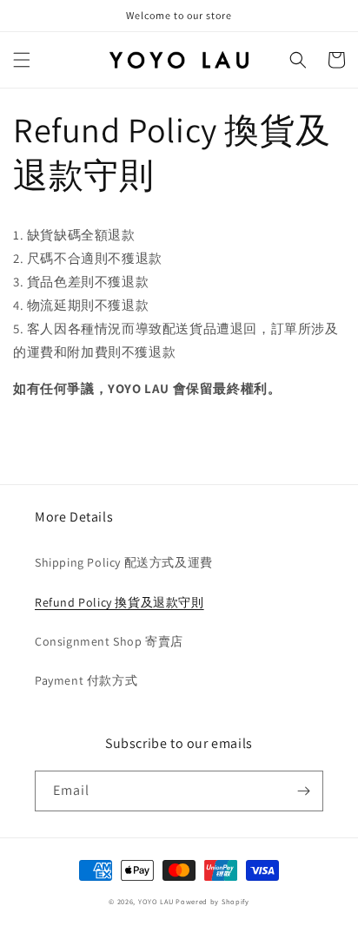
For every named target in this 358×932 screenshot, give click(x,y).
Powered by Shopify (212, 901)
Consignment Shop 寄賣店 (109, 641)
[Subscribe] (303, 791)
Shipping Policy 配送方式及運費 (124, 562)
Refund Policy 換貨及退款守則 (119, 602)
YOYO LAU (156, 901)
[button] (22, 60)
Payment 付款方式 (86, 680)
